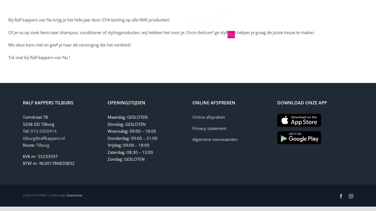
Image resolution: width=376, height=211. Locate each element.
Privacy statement (209, 128)
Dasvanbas (74, 195)
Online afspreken (208, 117)
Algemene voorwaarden (215, 139)
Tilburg (42, 145)
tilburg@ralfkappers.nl (44, 138)
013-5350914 (44, 131)
